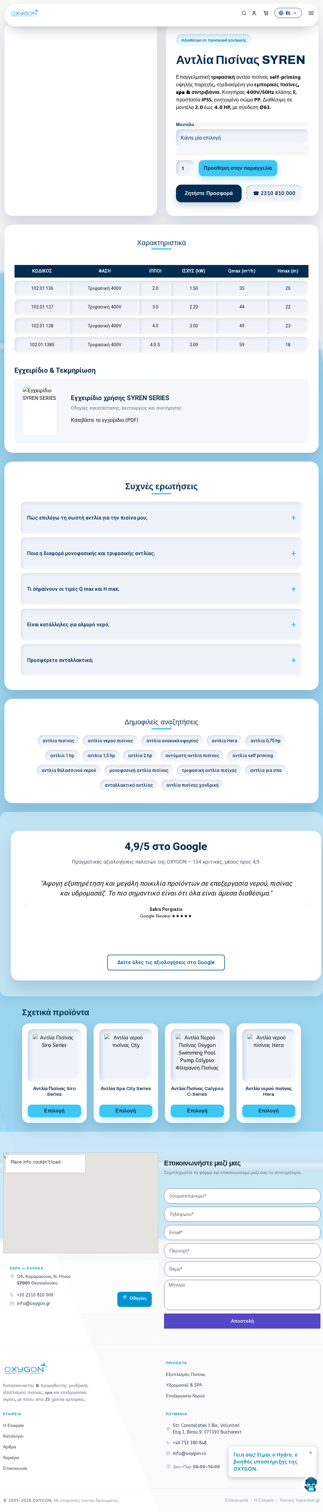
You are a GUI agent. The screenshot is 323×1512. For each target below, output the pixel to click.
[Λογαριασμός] (254, 13)
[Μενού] (308, 13)
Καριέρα (11, 1457)
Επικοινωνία (15, 1468)
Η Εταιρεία (13, 1425)
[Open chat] (311, 1484)
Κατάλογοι (13, 1436)
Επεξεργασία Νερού (185, 1396)
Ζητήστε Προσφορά (209, 193)
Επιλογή (54, 1110)
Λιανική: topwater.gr (300, 1500)
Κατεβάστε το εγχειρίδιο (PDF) (104, 420)
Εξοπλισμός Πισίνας (186, 1374)
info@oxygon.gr (33, 1303)
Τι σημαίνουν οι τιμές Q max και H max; (73, 589)
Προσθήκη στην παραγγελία (238, 167)
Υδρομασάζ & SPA (184, 1385)
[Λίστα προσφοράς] (266, 13)
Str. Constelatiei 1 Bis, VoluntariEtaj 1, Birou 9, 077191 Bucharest (207, 1429)
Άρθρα (9, 1447)
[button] (25, 904)
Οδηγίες (138, 1298)
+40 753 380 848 (190, 1443)
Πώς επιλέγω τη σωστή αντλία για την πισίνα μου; (87, 518)
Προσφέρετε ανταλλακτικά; (60, 660)
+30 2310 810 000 (35, 1295)
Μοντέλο (185, 124)
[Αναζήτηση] (242, 13)
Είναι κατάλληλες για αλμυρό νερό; (68, 625)
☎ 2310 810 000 (274, 193)
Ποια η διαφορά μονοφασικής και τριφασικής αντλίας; (91, 553)
